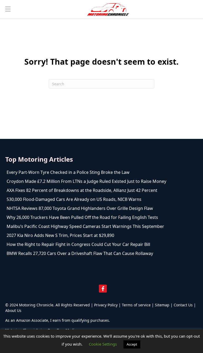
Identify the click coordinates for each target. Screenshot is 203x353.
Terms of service (136, 304)
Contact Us (183, 304)
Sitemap (162, 304)
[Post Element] (101, 172)
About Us (13, 310)
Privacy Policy (106, 304)
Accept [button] (132, 344)
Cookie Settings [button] (103, 344)
